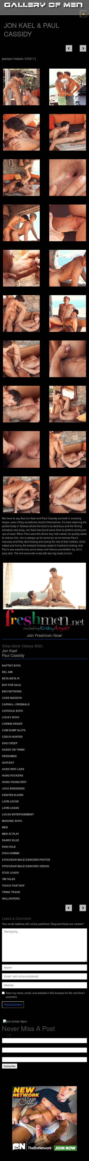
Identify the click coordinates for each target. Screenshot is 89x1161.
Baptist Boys (11, 665)
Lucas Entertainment (18, 814)
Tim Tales (8, 879)
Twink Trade (11, 892)
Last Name (8, 1055)
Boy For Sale (11, 685)
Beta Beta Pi (10, 678)
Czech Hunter (12, 737)
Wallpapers (11, 898)
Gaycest (8, 762)
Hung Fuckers (12, 775)
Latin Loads (10, 808)
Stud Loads (10, 872)
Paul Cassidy (13, 655)
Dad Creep (9, 743)
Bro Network (12, 691)
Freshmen (9, 756)
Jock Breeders (13, 788)
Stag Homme (10, 853)
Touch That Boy (13, 885)
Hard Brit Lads (13, 769)
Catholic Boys (12, 711)
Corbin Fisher (12, 724)
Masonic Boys (12, 821)
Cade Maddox (12, 698)
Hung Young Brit (14, 782)
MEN (5, 827)
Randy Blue (10, 840)
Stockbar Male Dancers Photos (26, 860)
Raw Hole (9, 847)
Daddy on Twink (13, 749)
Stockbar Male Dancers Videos (25, 866)
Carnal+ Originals (16, 704)
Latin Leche (10, 801)
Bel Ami (7, 672)
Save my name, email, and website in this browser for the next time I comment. (45, 995)
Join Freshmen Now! (44, 635)
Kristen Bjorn (12, 795)
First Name (8, 1045)
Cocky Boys (10, 717)
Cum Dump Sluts (13, 730)
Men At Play (10, 834)
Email (6, 1035)
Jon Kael (9, 650)
